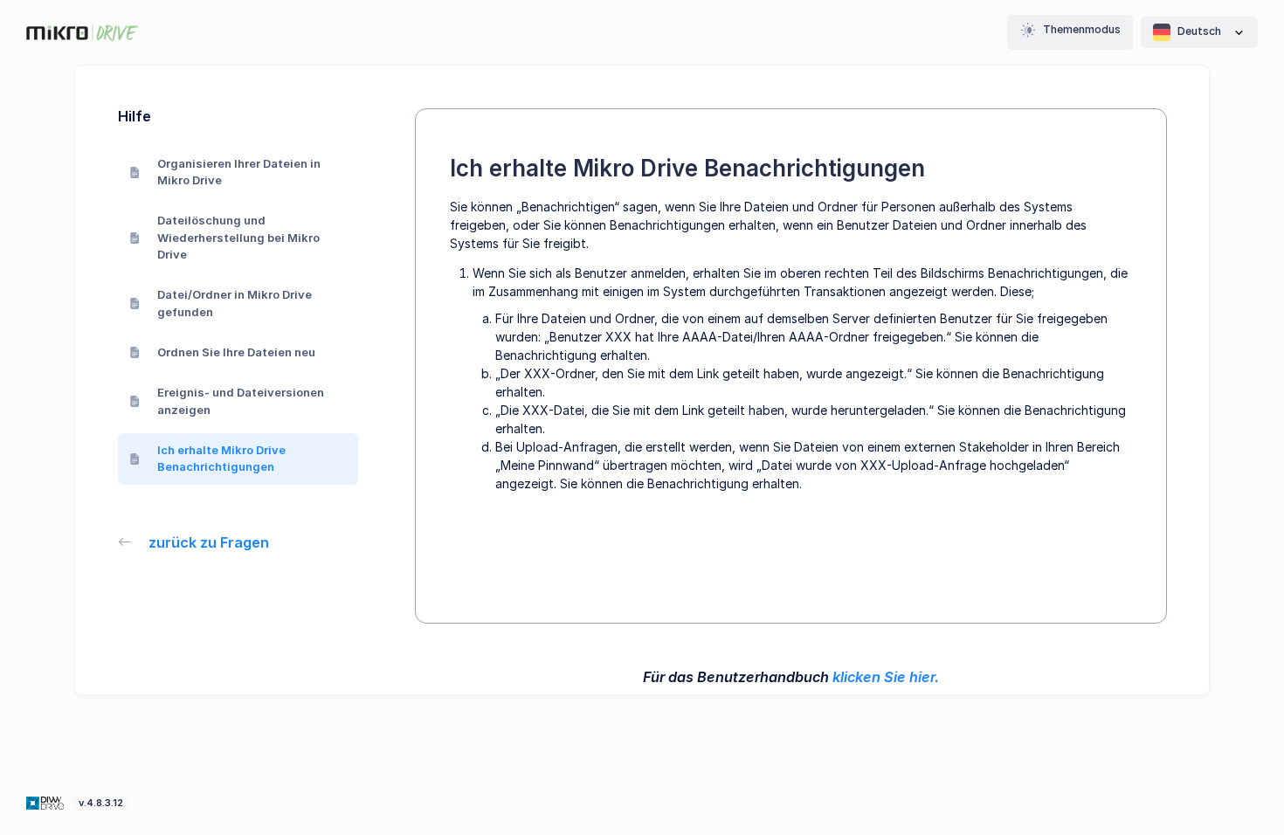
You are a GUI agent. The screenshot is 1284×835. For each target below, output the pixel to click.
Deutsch (1199, 31)
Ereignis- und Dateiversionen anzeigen (240, 401)
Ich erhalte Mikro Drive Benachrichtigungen (221, 458)
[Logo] (46, 802)
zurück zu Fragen (208, 542)
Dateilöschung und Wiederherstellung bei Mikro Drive (238, 237)
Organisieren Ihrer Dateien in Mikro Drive (239, 172)
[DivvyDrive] (82, 32)
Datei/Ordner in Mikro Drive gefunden (234, 303)
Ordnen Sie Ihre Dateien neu (236, 352)
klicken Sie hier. (885, 677)
